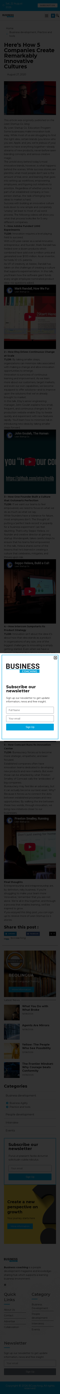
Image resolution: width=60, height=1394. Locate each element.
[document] (30, 697)
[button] (55, 657)
